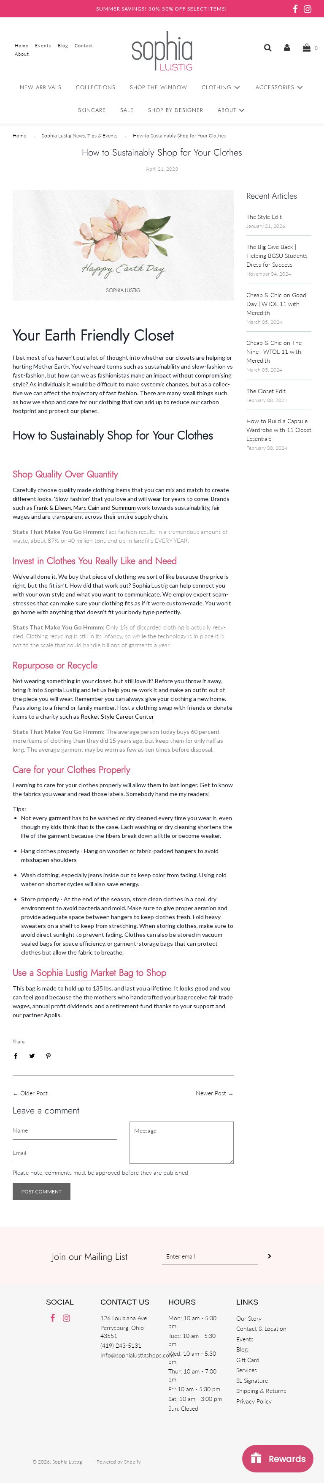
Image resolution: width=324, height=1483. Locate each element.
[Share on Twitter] (32, 1055)
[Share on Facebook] (18, 1055)
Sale (127, 110)
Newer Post (211, 1093)
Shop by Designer (175, 110)
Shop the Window (158, 87)
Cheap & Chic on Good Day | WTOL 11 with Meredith (276, 303)
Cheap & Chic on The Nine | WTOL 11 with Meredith (274, 351)
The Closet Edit (266, 390)
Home (19, 135)
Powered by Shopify (119, 1461)
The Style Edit (264, 216)
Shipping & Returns (261, 1390)
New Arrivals (41, 87)
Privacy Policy (254, 1401)
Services (246, 1370)
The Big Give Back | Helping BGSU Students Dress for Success (277, 255)
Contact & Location (261, 1328)
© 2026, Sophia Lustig (57, 1461)
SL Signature (252, 1380)
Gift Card (247, 1359)
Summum (124, 507)
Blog (242, 1349)
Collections (96, 87)
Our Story (249, 1318)
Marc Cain (86, 507)
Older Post (34, 1093)
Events (245, 1339)
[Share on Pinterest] (48, 1055)
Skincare (92, 110)
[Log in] (287, 47)
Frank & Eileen (52, 507)
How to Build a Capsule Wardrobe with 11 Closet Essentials (278, 429)
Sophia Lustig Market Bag (85, 972)
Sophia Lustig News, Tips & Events (79, 135)
